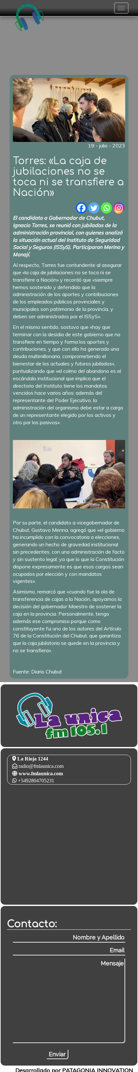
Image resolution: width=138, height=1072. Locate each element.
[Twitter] (93, 208)
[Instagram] (119, 208)
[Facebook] (81, 208)
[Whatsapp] (106, 208)
